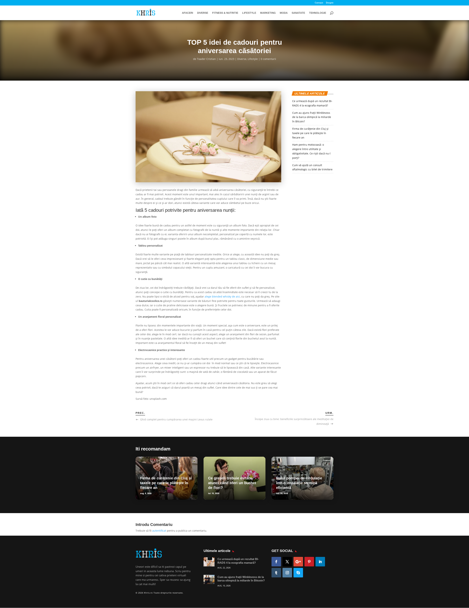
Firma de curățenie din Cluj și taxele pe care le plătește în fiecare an (310, 133)
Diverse (202, 13)
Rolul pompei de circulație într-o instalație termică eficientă (299, 483)
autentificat (159, 530)
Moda (284, 13)
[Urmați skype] (298, 572)
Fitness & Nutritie (225, 13)
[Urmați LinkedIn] (320, 561)
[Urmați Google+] (298, 561)
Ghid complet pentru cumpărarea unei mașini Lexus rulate (176, 419)
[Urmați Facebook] (276, 561)
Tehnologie (317, 13)
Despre (329, 3)
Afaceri (187, 13)
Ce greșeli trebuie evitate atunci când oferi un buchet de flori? (232, 483)
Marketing (268, 13)
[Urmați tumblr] (276, 572)
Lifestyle (249, 13)
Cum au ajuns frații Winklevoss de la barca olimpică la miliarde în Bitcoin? (311, 117)
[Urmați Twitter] (287, 561)
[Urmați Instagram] (287, 572)
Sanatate (298, 13)
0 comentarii (268, 59)
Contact (319, 3)
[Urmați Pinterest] (309, 561)
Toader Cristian (206, 59)
